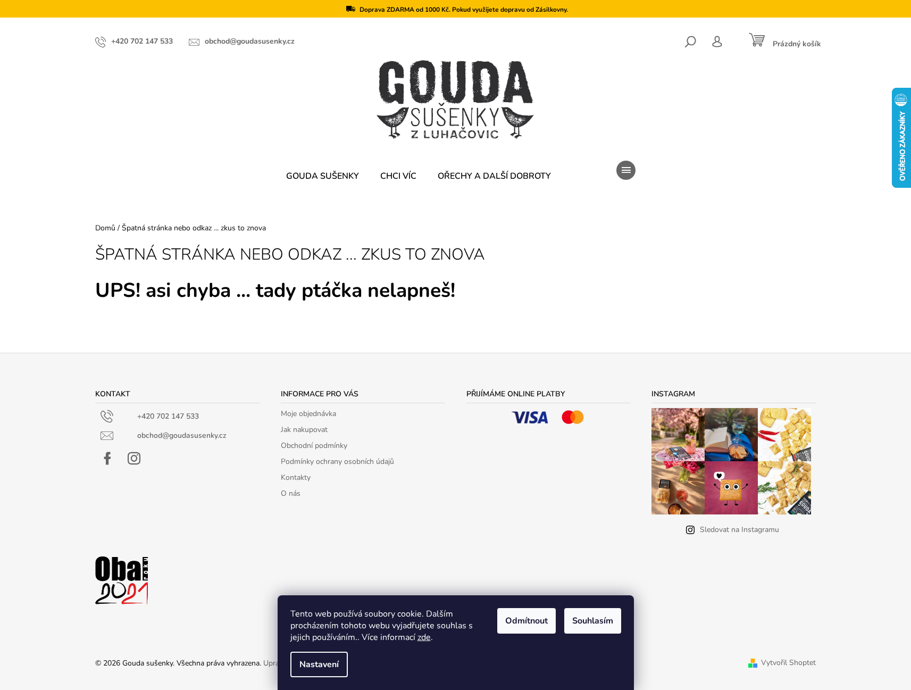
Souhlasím (592, 621)
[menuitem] (322, 176)
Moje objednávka (308, 414)
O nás (290, 493)
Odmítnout (526, 621)
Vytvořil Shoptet (788, 662)
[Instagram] (134, 458)
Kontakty (296, 477)
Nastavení (319, 664)
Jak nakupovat (304, 430)
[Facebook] (107, 458)
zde (424, 637)
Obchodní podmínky (314, 445)
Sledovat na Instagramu (739, 530)
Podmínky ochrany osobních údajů (337, 461)
